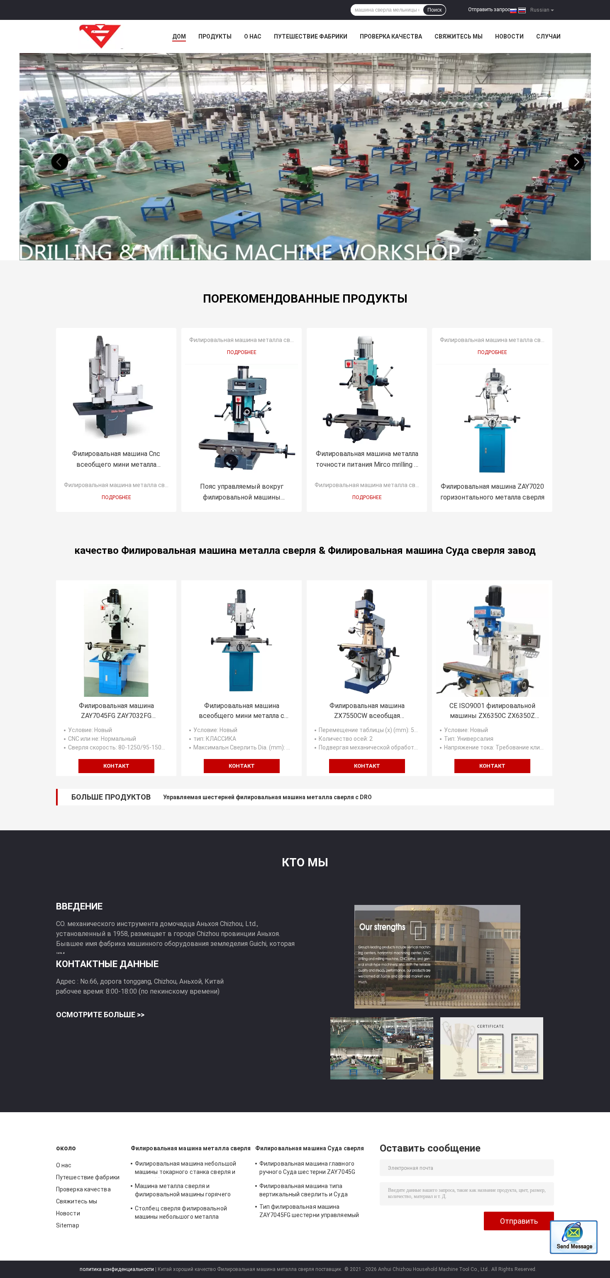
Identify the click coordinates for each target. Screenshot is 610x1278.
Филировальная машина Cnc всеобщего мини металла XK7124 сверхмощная (116, 460)
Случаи (548, 36)
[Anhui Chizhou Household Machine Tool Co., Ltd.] (101, 36)
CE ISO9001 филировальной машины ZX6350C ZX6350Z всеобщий (492, 711)
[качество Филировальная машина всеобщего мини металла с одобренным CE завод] (241, 640)
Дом (179, 36)
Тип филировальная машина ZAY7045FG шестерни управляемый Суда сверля (309, 1212)
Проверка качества (391, 36)
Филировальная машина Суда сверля (309, 1148)
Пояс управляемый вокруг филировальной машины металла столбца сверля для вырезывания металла (241, 493)
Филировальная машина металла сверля (121, 485)
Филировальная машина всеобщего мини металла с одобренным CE (241, 711)
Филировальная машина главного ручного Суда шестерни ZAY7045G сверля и (307, 1169)
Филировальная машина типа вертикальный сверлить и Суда (303, 1190)
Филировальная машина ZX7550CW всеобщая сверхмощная (367, 711)
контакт (116, 766)
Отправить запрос (489, 9)
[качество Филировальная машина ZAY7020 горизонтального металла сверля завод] (492, 420)
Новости (509, 36)
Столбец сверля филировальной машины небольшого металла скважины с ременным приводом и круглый (184, 1213)
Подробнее (116, 497)
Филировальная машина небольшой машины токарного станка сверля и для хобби (185, 1169)
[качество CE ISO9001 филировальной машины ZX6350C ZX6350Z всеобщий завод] (492, 640)
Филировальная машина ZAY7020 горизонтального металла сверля (492, 492)
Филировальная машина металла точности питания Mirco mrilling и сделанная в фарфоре (367, 460)
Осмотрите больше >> (100, 1014)
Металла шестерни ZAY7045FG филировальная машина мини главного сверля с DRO (284, 797)
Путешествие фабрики (310, 36)
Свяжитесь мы (458, 36)
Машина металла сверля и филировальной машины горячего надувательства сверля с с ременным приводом (189, 1191)
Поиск (434, 10)
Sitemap (67, 1225)
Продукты (215, 36)
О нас (252, 36)
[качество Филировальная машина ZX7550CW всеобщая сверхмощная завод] (366, 640)
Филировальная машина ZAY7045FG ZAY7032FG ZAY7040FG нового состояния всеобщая (116, 711)
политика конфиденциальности (117, 1269)
